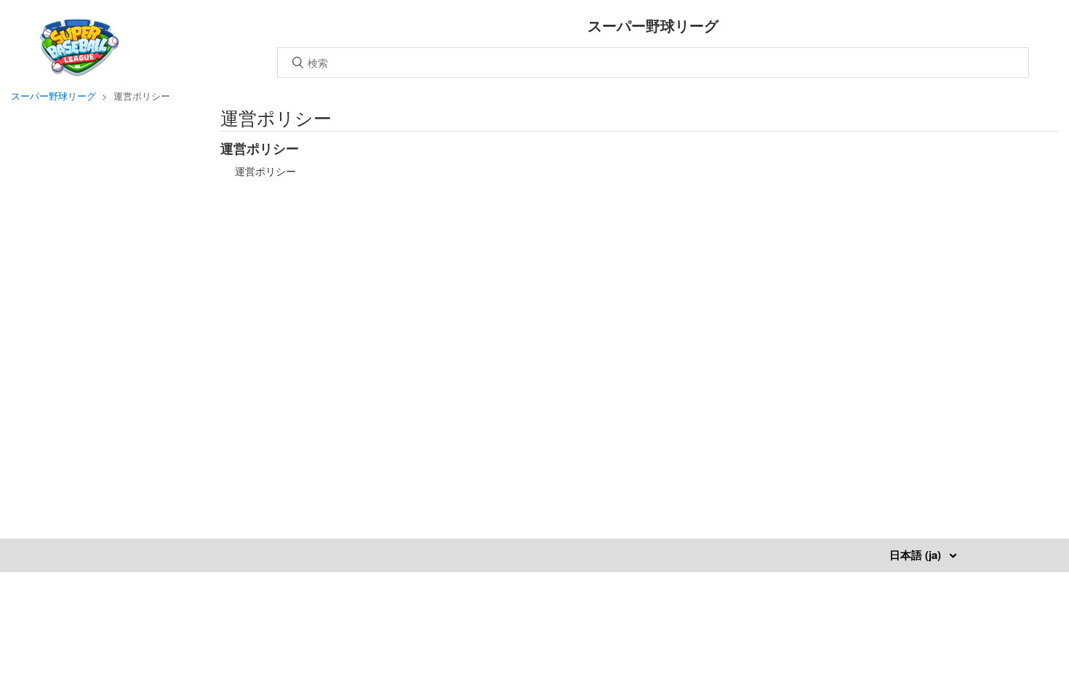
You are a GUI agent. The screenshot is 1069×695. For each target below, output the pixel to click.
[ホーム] (79, 71)
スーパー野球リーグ (53, 96)
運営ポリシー (259, 148)
